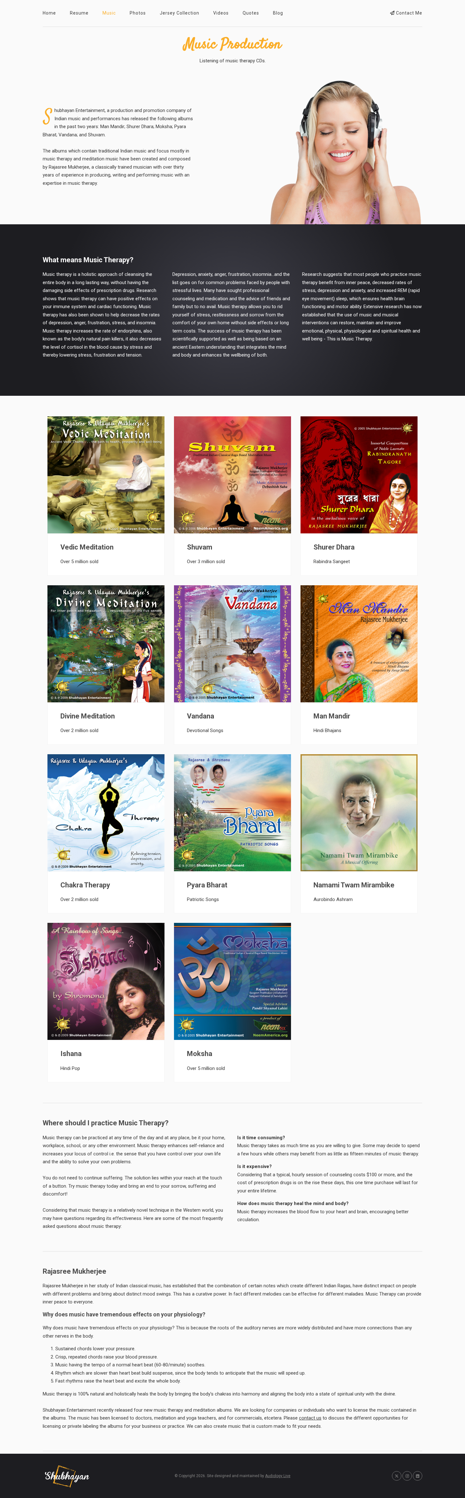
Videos (221, 13)
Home (49, 13)
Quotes (251, 13)
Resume (79, 13)
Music (109, 13)
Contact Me (408, 13)
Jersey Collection (179, 13)
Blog (278, 13)
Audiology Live (277, 1476)
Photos (138, 13)
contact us (310, 1418)
